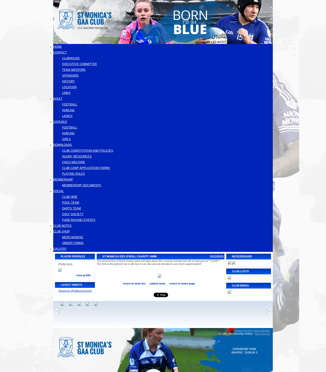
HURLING (68, 110)
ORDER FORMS (73, 243)
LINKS (66, 93)
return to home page (182, 283)
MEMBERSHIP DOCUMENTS (81, 185)
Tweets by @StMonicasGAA (75, 290)
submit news (157, 283)
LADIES (67, 116)
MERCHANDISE (72, 237)
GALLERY (60, 249)
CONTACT (60, 52)
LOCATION (69, 87)
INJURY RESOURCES (77, 156)
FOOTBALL (69, 104)
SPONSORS (70, 75)
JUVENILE (60, 121)
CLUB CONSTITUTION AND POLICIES (87, 150)
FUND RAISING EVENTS (78, 220)
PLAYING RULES (73, 173)
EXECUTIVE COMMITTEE (79, 64)
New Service (262, 333)
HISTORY (68, 81)
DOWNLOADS (62, 145)
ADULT (57, 98)
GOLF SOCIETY (73, 214)
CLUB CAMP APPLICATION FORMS (86, 168)
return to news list (134, 283)
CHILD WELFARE (73, 162)
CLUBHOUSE (71, 58)
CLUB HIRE (69, 197)
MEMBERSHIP (63, 179)
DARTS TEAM (71, 208)
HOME (57, 46)
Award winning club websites (252, 330)
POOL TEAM (70, 202)
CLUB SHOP (61, 231)
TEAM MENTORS (74, 70)
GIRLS (66, 139)
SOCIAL (58, 191)
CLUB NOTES (62, 225)
